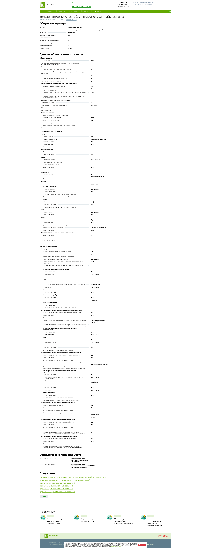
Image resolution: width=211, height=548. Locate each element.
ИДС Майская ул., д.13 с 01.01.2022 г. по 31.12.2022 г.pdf (57, 483)
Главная (42, 19)
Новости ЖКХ (47, 512)
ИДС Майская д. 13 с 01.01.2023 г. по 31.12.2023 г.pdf (56, 486)
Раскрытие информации (81, 6)
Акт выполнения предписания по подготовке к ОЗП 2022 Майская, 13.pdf (65, 480)
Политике (113, 546)
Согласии (119, 546)
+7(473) (121, 2)
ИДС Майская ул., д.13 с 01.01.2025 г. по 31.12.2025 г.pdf (57, 492)
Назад (44, 496)
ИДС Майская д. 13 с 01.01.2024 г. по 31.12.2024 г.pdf (56, 489)
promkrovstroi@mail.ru (123, 6)
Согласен (142, 545)
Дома (74, 3)
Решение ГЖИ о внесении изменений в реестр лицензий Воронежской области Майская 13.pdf (73, 477)
